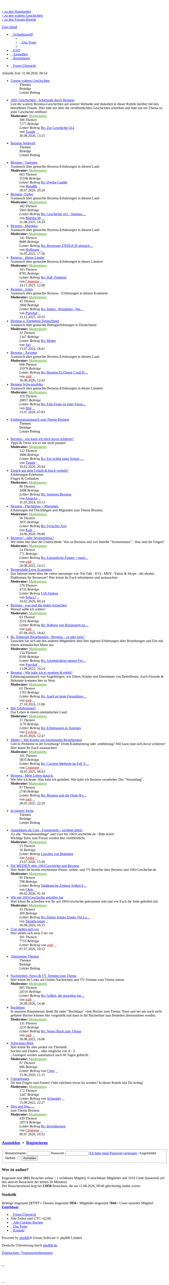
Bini (28, 408)
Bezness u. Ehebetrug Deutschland (35, 321)
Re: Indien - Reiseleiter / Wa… (62, 309)
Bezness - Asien (22, 289)
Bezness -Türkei (22, 194)
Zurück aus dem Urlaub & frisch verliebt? (39, 470)
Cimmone (32, 281)
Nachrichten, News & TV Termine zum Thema (43, 976)
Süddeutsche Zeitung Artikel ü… (64, 885)
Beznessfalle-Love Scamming (31, 569)
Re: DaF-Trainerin (53, 277)
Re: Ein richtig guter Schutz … (62, 459)
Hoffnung (32, 249)
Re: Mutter (48, 341)
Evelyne (31, 732)
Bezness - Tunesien (24, 162)
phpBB (24, 1238)
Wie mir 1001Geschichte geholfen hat (37, 897)
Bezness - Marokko (24, 226)
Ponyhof (31, 313)
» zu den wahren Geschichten (22, 15)
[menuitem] (27, 42)
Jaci (28, 345)
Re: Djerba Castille (54, 182)
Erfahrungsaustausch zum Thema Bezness (40, 419)
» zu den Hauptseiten (16, 11)
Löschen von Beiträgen (57, 854)
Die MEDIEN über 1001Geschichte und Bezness (45, 866)
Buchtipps (18, 1007)
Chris (29, 889)
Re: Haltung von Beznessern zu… (64, 625)
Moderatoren (38, 116)
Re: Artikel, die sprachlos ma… (62, 995)
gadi (28, 376)
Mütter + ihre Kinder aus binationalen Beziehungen (46, 740)
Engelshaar (10, 1207)
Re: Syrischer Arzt (53, 526)
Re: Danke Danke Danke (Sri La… (65, 917)
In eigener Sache (22, 811)
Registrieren (37, 1142)
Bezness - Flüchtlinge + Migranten (35, 506)
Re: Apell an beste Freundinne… (63, 696)
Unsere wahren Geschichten (30, 81)
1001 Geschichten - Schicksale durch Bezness (42, 100)
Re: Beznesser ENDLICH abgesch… (67, 246)
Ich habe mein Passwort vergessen (113, 1153)
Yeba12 (30, 597)
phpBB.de (50, 1245)
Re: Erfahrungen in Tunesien (61, 728)
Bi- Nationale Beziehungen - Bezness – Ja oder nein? (47, 637)
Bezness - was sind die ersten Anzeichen (39, 605)
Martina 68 (33, 218)
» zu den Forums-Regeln (19, 19)
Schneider (54, 1098)
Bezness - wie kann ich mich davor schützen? (42, 439)
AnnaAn (31, 498)
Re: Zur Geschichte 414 (57, 128)
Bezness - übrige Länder (27, 257)
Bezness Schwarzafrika (27, 384)
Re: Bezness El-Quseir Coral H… (64, 372)
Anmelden (11, 1142)
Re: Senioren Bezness (56, 494)
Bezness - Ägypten (24, 352)
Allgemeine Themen (25, 956)
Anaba (30, 858)
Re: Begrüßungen (53, 1126)
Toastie (30, 132)
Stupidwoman (35, 921)
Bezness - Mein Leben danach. (32, 775)
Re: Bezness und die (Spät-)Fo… (64, 795)
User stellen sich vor (25, 929)
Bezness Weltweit (23, 143)
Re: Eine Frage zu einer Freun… (63, 404)
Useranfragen (20, 1079)
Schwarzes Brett (22, 1043)
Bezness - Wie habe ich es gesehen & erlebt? (41, 672)
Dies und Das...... (23, 1106)
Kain (29, 530)
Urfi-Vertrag (49, 593)
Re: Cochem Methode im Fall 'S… (65, 763)
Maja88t (31, 186)
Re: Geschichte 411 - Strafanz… (63, 214)
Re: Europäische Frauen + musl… (64, 558)
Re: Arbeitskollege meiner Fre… (63, 661)
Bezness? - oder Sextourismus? (32, 538)
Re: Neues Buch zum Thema (61, 1031)
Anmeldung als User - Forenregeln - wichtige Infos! (47, 830)
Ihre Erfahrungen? (23, 708)
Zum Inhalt (9, 27)
